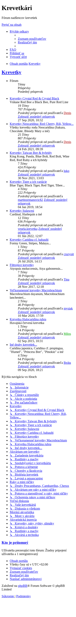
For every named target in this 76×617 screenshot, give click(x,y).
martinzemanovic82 (30, 200)
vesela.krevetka (27, 228)
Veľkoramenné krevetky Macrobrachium (36, 290)
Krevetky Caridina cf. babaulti (29, 239)
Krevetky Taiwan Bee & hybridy (31, 152)
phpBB (22, 585)
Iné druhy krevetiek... (23, 344)
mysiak (68, 308)
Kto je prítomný (15, 542)
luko (66, 171)
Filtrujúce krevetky (22, 265)
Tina (66, 279)
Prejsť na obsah (11, 24)
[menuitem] (32, 38)
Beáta (67, 362)
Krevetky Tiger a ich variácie (28, 181)
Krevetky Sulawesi (22, 210)
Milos (67, 333)
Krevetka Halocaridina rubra (28, 319)
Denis (67, 113)
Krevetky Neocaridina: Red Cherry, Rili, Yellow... (42, 123)
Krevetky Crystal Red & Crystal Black (34, 98)
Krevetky (11, 72)
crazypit (69, 254)
